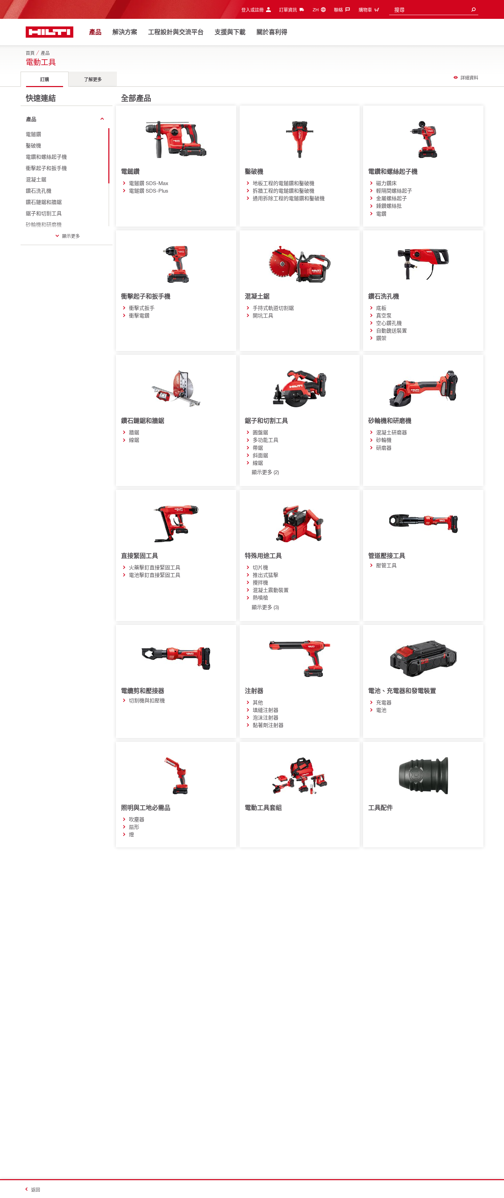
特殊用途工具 (263, 555)
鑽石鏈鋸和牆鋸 (142, 420)
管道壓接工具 (386, 555)
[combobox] (433, 9)
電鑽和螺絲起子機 (393, 171)
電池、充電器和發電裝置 (402, 690)
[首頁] (49, 32)
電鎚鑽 (130, 171)
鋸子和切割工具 (266, 420)
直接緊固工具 (139, 555)
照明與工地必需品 (145, 807)
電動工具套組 (263, 807)
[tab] (45, 79)
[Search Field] (473, 9)
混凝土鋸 (257, 296)
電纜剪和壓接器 (142, 690)
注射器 (254, 690)
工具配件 (380, 807)
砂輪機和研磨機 (389, 420)
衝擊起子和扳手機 (145, 296)
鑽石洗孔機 (383, 296)
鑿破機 (254, 171)
